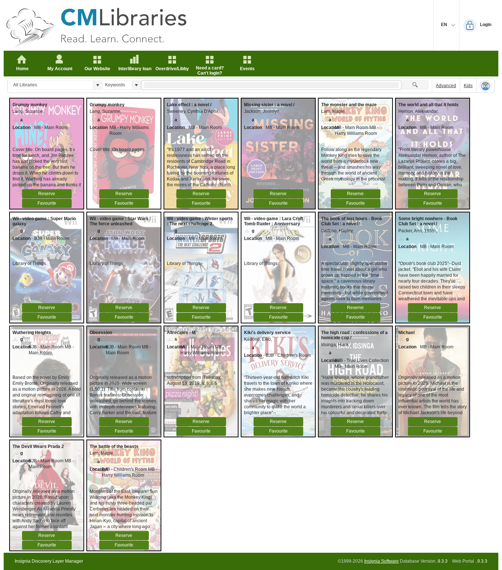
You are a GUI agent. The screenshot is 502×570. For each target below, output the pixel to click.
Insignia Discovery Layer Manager (49, 561)
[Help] (485, 86)
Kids (468, 85)
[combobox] (52, 85)
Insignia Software (381, 561)
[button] (97, 85)
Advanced (446, 85)
